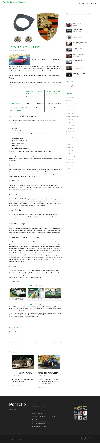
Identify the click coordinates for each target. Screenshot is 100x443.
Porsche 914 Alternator (78, 54)
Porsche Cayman (71, 156)
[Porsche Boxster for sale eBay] (23, 362)
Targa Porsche (71, 128)
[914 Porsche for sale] (76, 413)
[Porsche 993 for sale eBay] (49, 362)
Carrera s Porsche (77, 60)
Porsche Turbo (71, 122)
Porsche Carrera (71, 147)
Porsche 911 (70, 113)
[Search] (89, 13)
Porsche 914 (23, 50)
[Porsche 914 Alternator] (76, 417)
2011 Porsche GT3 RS (77, 29)
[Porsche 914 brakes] (85, 413)
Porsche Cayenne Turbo (73, 141)
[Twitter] (14, 332)
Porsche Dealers (71, 125)
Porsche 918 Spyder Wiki (78, 67)
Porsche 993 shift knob (37, 413)
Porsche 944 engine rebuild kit (39, 423)
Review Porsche (71, 162)
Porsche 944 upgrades (78, 36)
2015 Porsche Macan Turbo (79, 73)
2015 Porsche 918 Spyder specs (39, 416)
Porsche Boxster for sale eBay (23, 373)
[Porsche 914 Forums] (85, 408)
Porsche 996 (70, 159)
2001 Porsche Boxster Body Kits (39, 406)
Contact (55, 410)
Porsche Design (71, 131)
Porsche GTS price (77, 23)
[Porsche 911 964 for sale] (85, 417)
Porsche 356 (70, 138)
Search (95, 3)
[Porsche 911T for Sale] (80, 413)
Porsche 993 (70, 150)
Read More (15, 385)
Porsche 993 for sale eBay (48, 373)
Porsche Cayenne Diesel (73, 116)
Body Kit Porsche (72, 110)
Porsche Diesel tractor (37, 420)
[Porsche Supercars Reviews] (13, 2)
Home (79, 3)
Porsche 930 (70, 144)
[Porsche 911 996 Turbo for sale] (80, 417)
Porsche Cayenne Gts (72, 134)
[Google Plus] (18, 332)
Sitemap (55, 413)
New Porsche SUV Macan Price (80, 42)
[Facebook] (10, 332)
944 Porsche (70, 169)
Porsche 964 (70, 165)
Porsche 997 (70, 119)
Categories (85, 3)
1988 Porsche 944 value (78, 48)
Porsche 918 (70, 100)
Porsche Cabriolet (72, 172)
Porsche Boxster (71, 107)
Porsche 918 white (36, 410)
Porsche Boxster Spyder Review (39, 426)
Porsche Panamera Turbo (73, 103)
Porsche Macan (71, 97)
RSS (54, 416)
